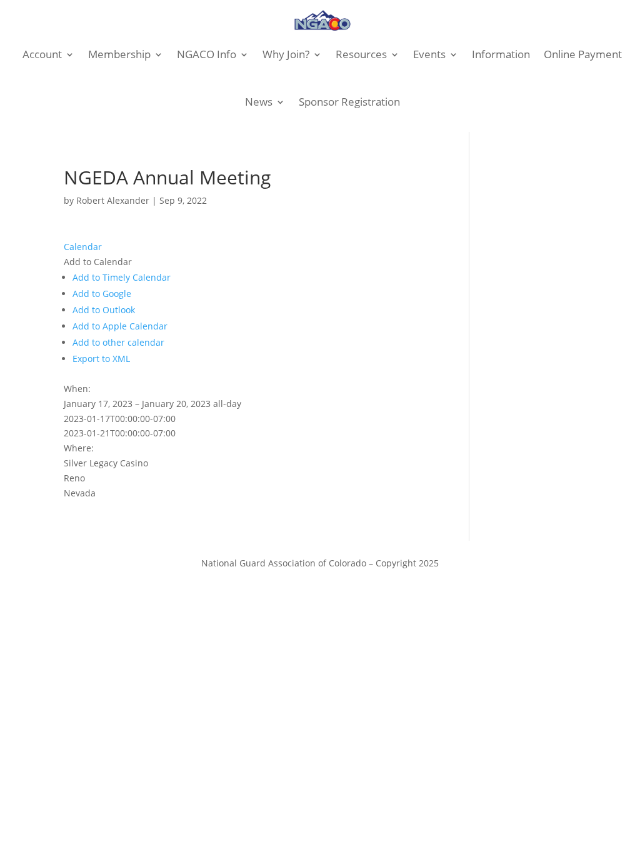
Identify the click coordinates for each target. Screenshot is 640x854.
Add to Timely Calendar (121, 277)
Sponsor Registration (349, 101)
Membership (119, 54)
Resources (361, 54)
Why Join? (285, 54)
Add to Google (101, 293)
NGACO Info (206, 54)
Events (429, 54)
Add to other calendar (118, 342)
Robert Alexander (112, 200)
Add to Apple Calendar (120, 326)
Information (501, 54)
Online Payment (583, 54)
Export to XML (101, 358)
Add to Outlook (103, 310)
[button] (98, 262)
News (258, 101)
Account (42, 54)
